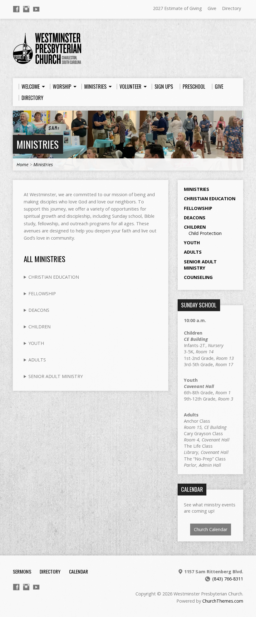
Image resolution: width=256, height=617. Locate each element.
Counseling (198, 277)
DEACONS (38, 310)
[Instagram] (26, 9)
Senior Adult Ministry (200, 265)
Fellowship (198, 208)
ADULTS (37, 360)
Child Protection (205, 233)
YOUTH (36, 343)
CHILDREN (39, 327)
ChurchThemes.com (222, 601)
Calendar (78, 571)
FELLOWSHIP (42, 293)
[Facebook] (16, 9)
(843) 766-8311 (227, 579)
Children (195, 227)
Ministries (38, 144)
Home (22, 164)
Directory (231, 8)
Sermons (22, 571)
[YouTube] (36, 9)
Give (212, 8)
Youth (192, 243)
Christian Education (209, 199)
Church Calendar (210, 529)
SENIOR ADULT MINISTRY (55, 376)
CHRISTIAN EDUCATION (53, 277)
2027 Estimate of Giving (177, 8)
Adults (193, 252)
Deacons (194, 218)
